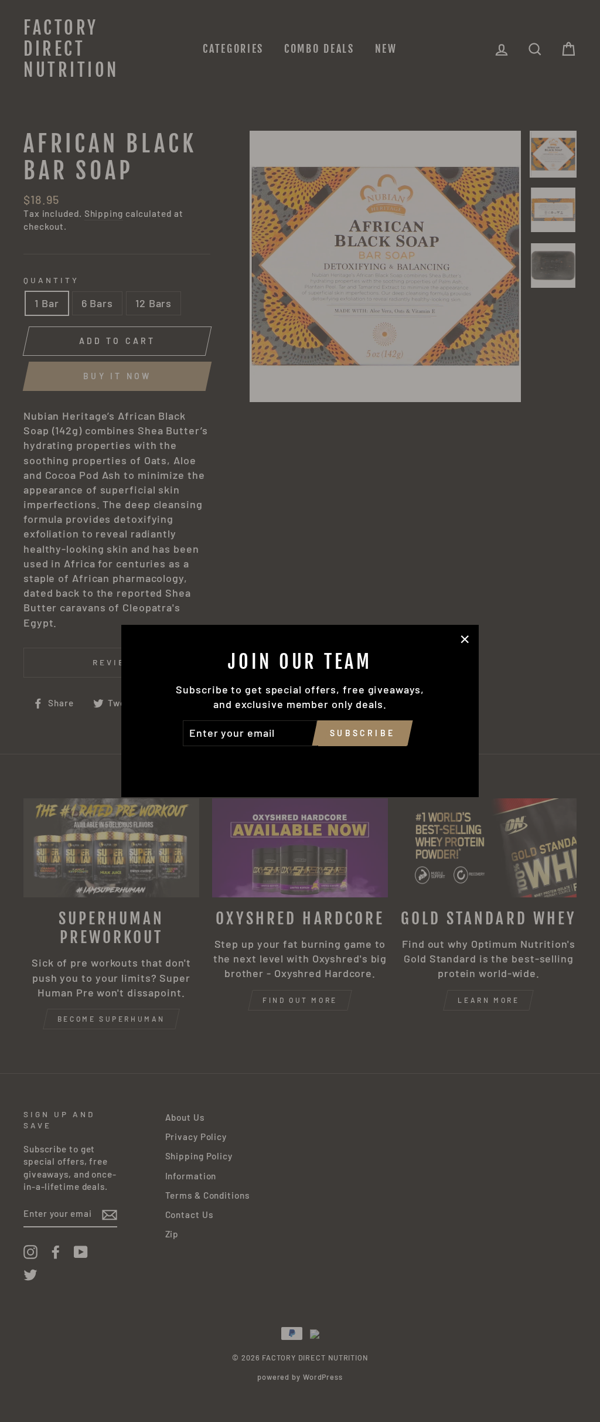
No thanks (300, 762)
